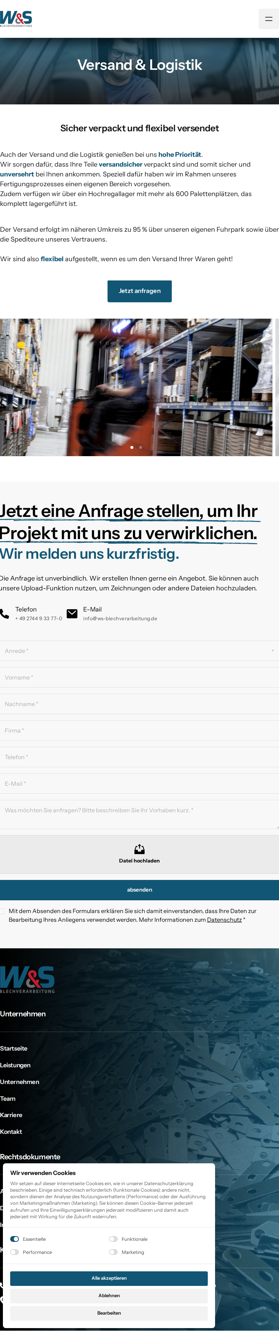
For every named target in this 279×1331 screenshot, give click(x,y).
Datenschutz (224, 919)
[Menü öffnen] (269, 19)
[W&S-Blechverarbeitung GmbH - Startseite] (16, 19)
